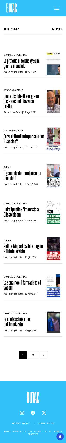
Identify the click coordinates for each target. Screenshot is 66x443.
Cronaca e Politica (15, 54)
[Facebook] (33, 412)
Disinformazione (13, 90)
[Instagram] (22, 412)
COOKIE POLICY (46, 423)
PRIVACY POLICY (21, 423)
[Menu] (57, 8)
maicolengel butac (13, 72)
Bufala (7, 167)
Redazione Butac (13, 112)
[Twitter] (44, 412)
